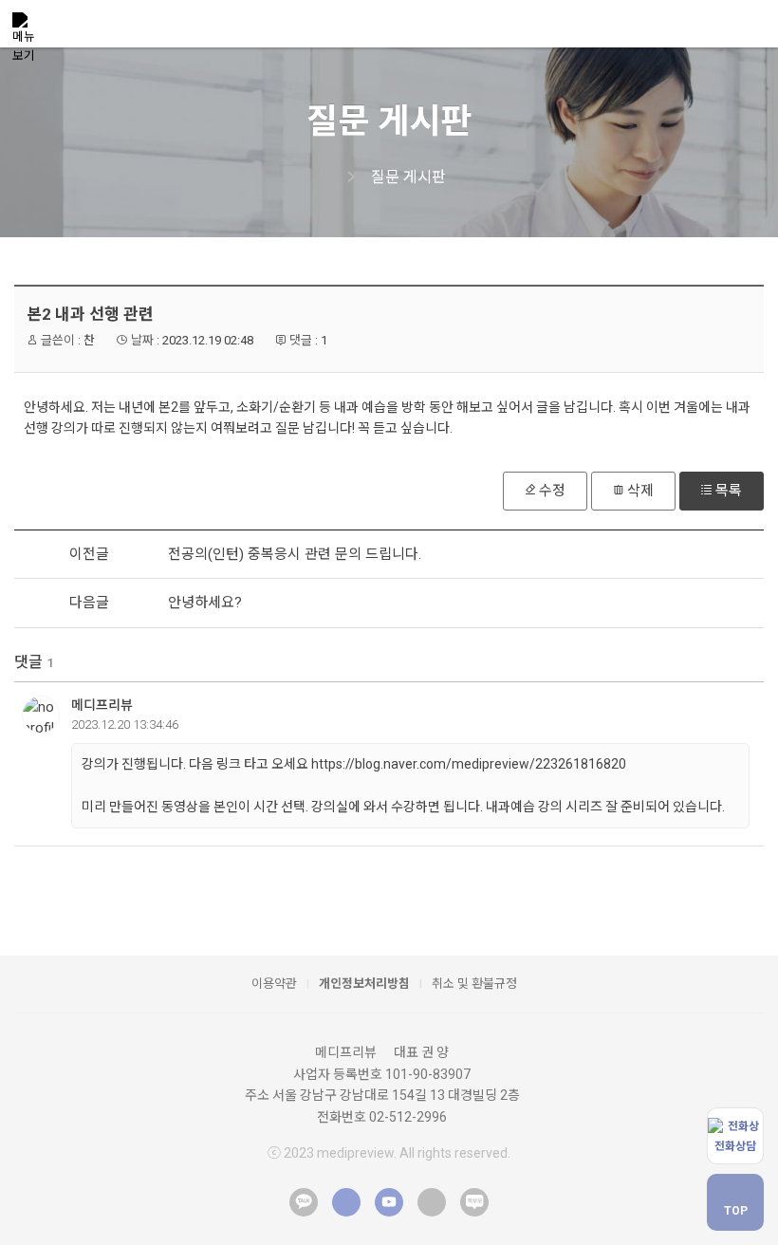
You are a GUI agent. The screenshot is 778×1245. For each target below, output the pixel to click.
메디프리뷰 (102, 705)
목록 (728, 490)
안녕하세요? (205, 602)
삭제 (640, 490)
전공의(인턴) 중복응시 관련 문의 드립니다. (294, 554)
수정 (552, 490)
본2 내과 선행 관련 (90, 314)
